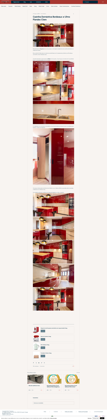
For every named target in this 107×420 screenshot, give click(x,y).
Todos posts (3, 6)
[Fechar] (105, 418)
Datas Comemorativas (64, 6)
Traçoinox (10, 6)
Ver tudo (78, 372)
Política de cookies (53, 418)
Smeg (35, 6)
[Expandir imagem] (53, 72)
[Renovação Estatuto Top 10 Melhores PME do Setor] (72, 379)
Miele (31, 6)
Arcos (47, 6)
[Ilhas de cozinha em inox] (35, 379)
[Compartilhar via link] (41, 362)
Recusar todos (95, 418)
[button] (53, 329)
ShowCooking (17, 6)
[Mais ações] (73, 13)
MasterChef (25, 6)
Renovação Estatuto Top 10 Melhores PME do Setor (71, 386)
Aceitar (102, 418)
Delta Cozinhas (54, 6)
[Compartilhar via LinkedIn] (38, 362)
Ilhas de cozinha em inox (34, 385)
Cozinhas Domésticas (75, 6)
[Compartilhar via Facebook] (33, 362)
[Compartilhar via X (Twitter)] (36, 362)
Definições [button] (89, 418)
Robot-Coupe (41, 6)
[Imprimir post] (44, 362)
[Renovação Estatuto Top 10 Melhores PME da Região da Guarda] (53, 379)
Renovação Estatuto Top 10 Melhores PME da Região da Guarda (53, 386)
